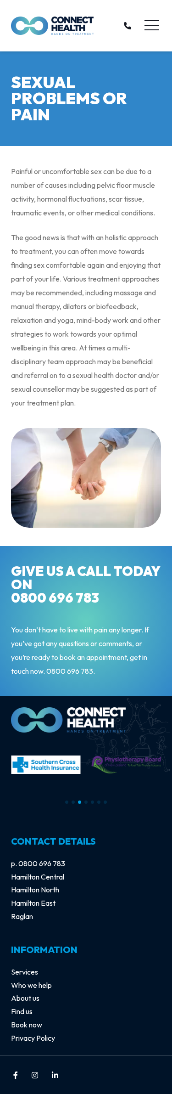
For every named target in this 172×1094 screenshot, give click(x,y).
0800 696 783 (55, 597)
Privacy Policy (33, 1038)
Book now (26, 1024)
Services (24, 971)
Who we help (31, 985)
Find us (22, 1011)
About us (25, 998)
